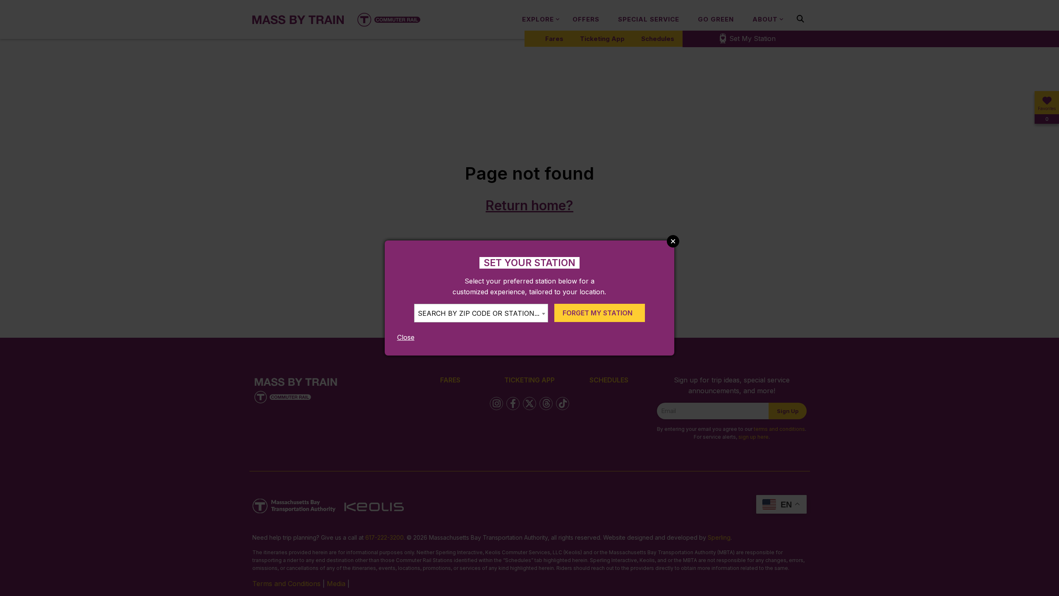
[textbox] (481, 313)
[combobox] (481, 313)
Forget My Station (598, 313)
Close (405, 337)
